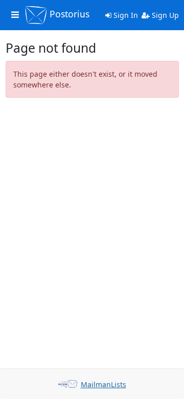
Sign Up (164, 15)
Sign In (124, 15)
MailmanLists (103, 384)
